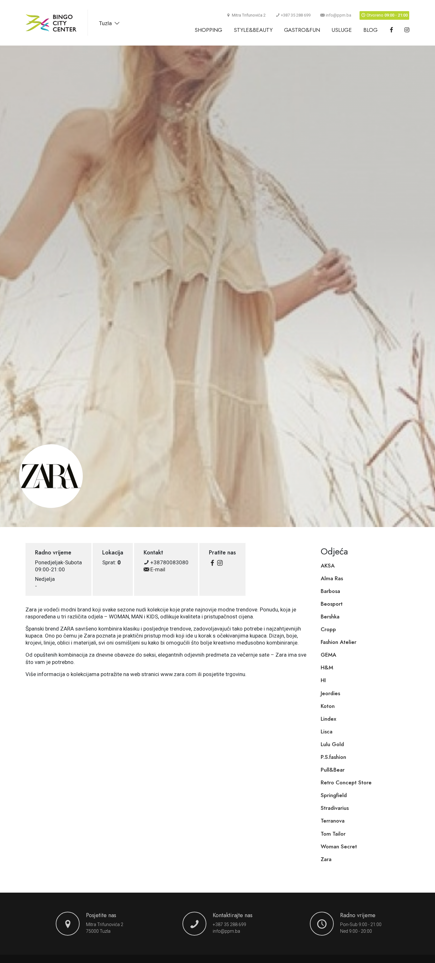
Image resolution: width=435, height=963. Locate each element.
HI (323, 680)
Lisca (326, 731)
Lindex (328, 719)
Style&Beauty (253, 30)
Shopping (208, 30)
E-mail (157, 569)
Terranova (333, 820)
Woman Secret (339, 846)
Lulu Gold (332, 744)
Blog (370, 30)
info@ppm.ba (338, 15)
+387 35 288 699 (295, 15)
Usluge (342, 30)
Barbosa (330, 591)
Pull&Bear (333, 770)
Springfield (334, 795)
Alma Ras (332, 578)
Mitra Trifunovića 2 (104, 924)
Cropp (328, 629)
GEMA (328, 655)
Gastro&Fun (302, 30)
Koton (328, 706)
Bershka (330, 616)
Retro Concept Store (346, 782)
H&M (327, 667)
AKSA (328, 565)
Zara (326, 859)
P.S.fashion (333, 757)
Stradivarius (335, 808)
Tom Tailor (333, 834)
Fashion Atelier (338, 642)
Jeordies (330, 693)
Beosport (332, 604)
